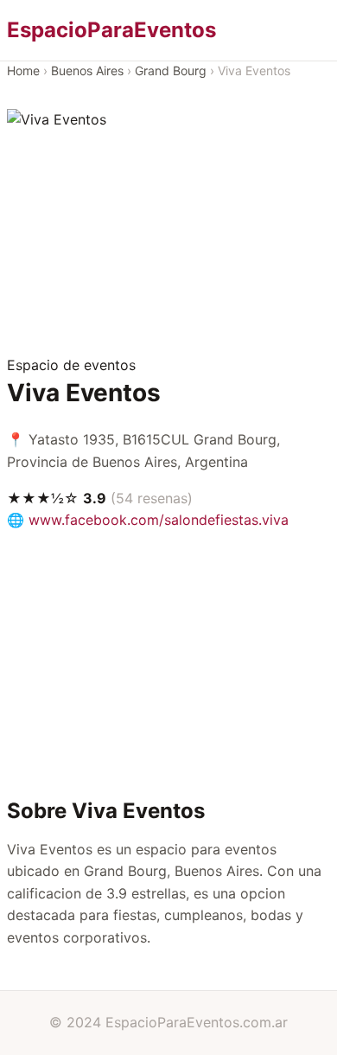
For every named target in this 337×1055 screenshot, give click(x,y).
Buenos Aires (87, 70)
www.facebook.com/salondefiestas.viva (159, 519)
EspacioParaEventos (111, 29)
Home (23, 70)
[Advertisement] (168, 242)
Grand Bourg (171, 70)
